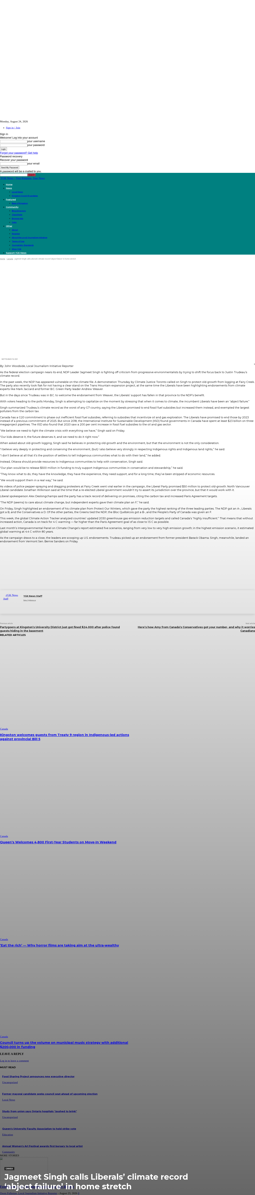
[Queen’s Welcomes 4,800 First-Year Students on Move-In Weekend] (65, 792)
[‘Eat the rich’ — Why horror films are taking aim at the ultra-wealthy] (65, 895)
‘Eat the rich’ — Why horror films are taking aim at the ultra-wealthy (59, 945)
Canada (9, 1168)
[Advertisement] (127, 566)
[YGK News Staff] (11, 602)
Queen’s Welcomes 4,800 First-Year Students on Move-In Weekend (58, 842)
